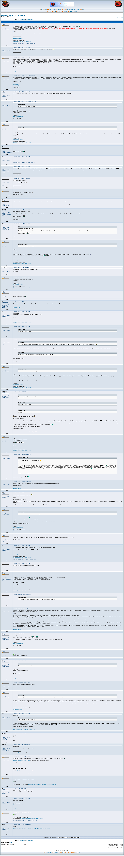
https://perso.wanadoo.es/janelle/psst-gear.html (22, 41)
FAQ (41, 9)
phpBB (63, 852)
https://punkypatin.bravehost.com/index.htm (21, 760)
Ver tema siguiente (119, 16)
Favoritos (65, 11)
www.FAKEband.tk (16, 84)
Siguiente (10, 16)
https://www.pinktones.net (18, 38)
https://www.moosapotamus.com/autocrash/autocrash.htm (24, 729)
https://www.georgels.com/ (18, 709)
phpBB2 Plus (49, 852)
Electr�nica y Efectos (30, 19)
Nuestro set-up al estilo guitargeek (13, 15)
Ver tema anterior (120, 17)
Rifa (55, 11)
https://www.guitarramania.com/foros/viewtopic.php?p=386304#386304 (27, 590)
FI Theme (78, 852)
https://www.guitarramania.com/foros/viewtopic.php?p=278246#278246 (27, 586)
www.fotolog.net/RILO (16, 85)
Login (83, 9)
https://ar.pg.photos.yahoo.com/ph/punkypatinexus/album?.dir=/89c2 (28, 772)
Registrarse (59, 9)
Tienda (60, 11)
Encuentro (50, 11)
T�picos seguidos (73, 11)
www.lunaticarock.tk (17, 53)
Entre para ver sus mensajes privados (73, 9)
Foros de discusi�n (21, 19)
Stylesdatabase (55, 852)
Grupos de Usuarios (52, 9)
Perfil (64, 9)
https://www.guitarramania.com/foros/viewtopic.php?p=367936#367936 (42, 784)
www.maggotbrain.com (19, 752)
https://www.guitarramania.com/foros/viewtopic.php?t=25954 (31, 818)
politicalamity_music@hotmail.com (35, 431)
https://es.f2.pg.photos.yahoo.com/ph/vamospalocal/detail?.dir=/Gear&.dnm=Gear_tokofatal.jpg (31, 828)
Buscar (45, 9)
